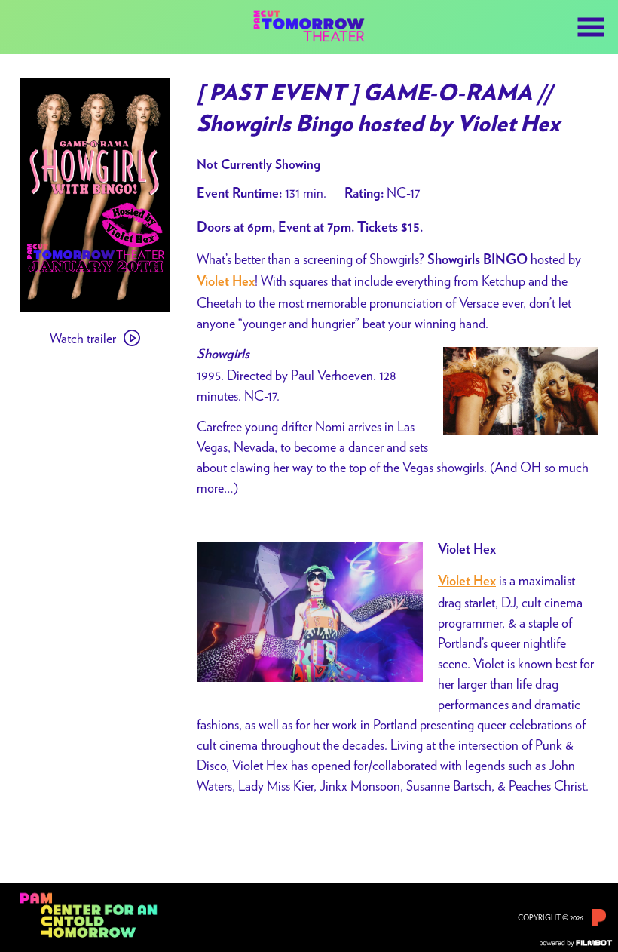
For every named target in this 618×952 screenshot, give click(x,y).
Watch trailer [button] (83, 338)
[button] (591, 27)
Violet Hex (467, 581)
